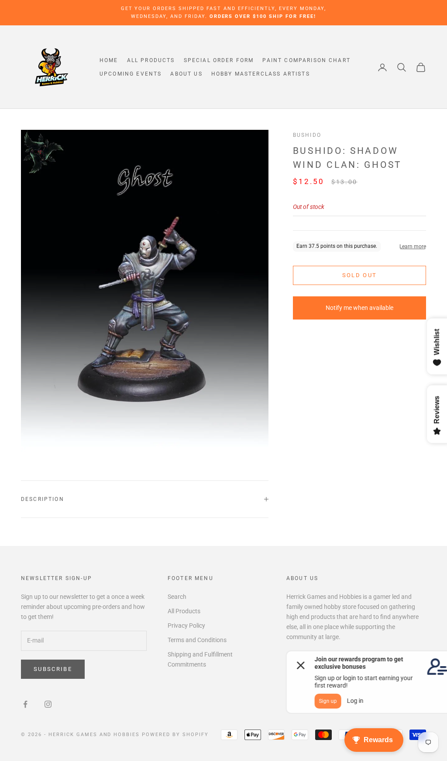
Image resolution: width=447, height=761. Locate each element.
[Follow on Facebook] (25, 704)
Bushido (307, 135)
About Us (186, 74)
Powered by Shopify (175, 734)
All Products (151, 60)
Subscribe (53, 669)
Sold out (359, 275)
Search (177, 596)
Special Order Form (219, 60)
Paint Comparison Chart (306, 60)
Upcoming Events (131, 74)
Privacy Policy (186, 625)
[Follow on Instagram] (48, 704)
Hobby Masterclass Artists (260, 74)
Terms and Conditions (197, 639)
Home (109, 60)
